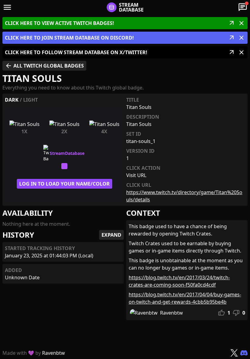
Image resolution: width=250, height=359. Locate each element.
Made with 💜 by (33, 353)
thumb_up (221, 312)
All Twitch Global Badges (44, 65)
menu (7, 7)
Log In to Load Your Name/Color (64, 183)
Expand (111, 235)
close (241, 23)
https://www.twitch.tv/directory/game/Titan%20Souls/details (184, 196)
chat (243, 7)
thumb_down (236, 312)
